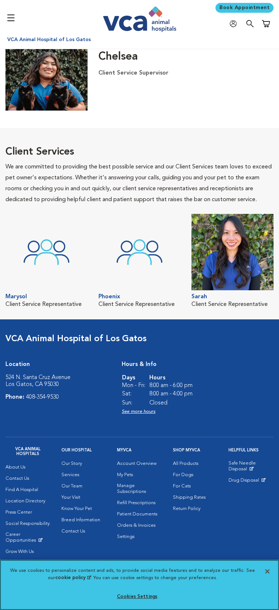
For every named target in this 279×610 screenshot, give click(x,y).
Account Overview (137, 463)
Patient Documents (137, 514)
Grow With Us (19, 551)
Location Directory (25, 501)
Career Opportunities (27, 539)
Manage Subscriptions (131, 488)
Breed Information (80, 520)
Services (70, 475)
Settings (125, 536)
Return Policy (187, 508)
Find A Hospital (21, 489)
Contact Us (17, 478)
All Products (185, 463)
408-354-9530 (42, 397)
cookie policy (73, 577)
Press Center (18, 512)
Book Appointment (244, 7)
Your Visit (70, 497)
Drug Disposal (247, 482)
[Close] (267, 571)
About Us (15, 467)
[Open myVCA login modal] (235, 24)
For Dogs (183, 475)
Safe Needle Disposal (251, 468)
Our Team (71, 486)
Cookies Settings (137, 596)
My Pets (125, 475)
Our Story (71, 463)
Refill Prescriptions (136, 503)
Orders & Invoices (136, 525)
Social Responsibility (27, 523)
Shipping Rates (189, 497)
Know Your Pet (76, 508)
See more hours (138, 411)
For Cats (182, 486)
